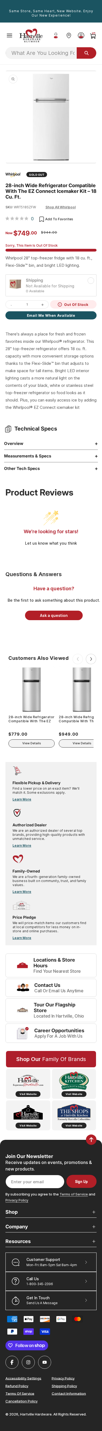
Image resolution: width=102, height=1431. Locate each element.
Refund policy (16, 1385)
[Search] (86, 53)
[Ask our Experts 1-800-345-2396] (56, 36)
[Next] (91, 659)
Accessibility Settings (23, 1378)
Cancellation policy (21, 1401)
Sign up (81, 1181)
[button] (9, 36)
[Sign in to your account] (81, 35)
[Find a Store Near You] (68, 35)
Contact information (69, 1393)
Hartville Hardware (36, 1414)
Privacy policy (63, 1378)
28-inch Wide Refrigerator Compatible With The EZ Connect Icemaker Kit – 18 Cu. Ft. (31, 719)
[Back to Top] (91, 1139)
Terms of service (19, 1393)
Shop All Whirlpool (60, 207)
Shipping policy (64, 1385)
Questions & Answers (33, 574)
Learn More (22, 799)
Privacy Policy (16, 1200)
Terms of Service (74, 1194)
